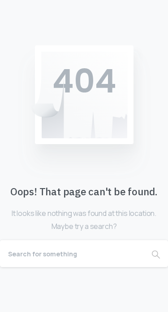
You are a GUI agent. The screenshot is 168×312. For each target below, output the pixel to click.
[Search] (156, 253)
